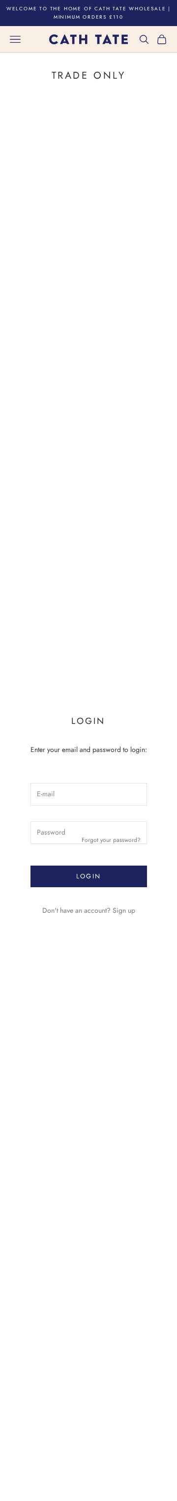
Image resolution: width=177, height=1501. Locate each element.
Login (88, 876)
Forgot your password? (111, 840)
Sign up (124, 910)
